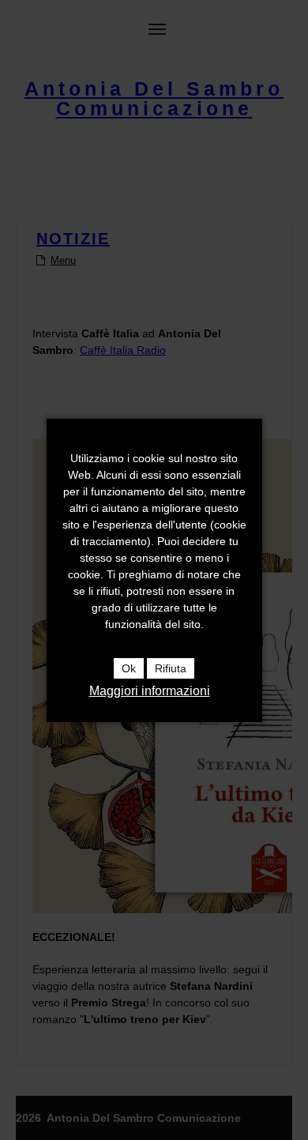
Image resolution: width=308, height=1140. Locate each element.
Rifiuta (170, 668)
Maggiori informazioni (149, 691)
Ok (129, 668)
